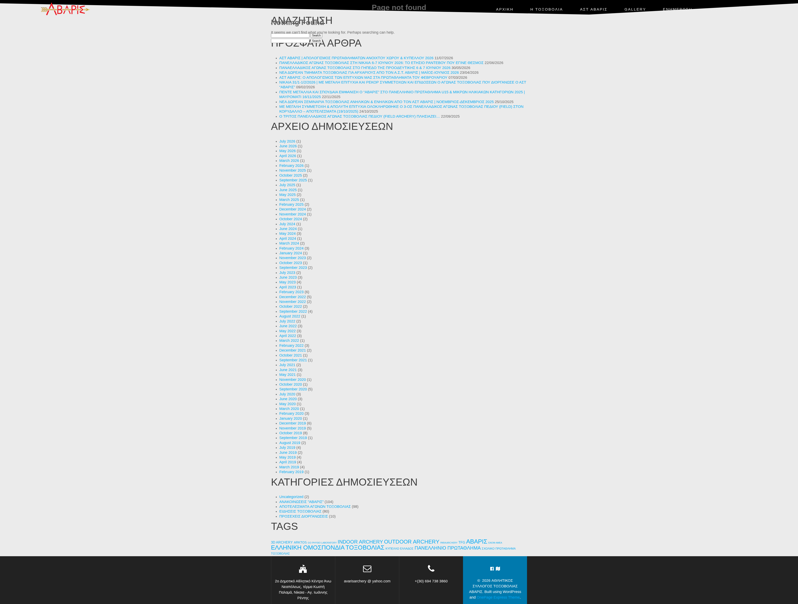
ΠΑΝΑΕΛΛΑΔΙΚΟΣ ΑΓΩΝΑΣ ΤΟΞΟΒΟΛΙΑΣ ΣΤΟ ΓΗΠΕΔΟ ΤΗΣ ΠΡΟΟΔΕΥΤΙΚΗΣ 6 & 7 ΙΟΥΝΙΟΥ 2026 (365, 68)
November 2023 (292, 258)
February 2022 (291, 345)
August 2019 (289, 443)
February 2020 (291, 413)
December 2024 (292, 209)
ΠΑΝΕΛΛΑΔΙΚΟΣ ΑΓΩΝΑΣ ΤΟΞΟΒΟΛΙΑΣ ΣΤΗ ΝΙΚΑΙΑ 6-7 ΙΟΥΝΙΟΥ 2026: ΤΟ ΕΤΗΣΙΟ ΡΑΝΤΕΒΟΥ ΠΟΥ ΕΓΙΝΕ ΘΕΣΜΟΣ (381, 63)
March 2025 (289, 200)
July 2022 (287, 321)
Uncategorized (291, 497)
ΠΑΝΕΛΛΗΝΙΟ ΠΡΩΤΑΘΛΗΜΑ (448, 548)
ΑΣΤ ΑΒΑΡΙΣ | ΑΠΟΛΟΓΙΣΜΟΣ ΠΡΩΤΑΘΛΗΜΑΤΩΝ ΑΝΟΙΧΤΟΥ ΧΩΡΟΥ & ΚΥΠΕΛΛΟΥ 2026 (356, 58)
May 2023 (287, 282)
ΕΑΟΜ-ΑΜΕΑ (495, 542)
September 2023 (293, 268)
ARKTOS (300, 542)
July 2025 (287, 185)
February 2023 (291, 292)
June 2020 (288, 399)
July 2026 (287, 141)
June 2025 (288, 190)
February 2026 (291, 166)
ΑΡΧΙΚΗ (505, 9)
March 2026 (289, 161)
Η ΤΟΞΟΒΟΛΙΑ (546, 9)
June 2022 (288, 326)
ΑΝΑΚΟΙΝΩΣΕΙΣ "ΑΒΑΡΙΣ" (301, 502)
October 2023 (290, 263)
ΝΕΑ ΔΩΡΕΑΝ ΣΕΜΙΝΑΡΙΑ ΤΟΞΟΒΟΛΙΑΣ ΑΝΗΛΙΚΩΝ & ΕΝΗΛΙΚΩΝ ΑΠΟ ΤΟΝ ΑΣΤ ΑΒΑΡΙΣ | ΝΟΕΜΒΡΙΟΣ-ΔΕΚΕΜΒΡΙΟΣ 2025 (386, 102)
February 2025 (291, 204)
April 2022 (287, 336)
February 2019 (291, 472)
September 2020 (293, 389)
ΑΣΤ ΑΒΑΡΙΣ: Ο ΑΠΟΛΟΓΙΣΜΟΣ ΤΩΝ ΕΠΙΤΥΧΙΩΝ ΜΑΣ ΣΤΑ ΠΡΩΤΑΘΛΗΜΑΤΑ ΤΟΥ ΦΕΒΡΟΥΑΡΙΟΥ (363, 77)
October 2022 (290, 306)
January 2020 (290, 418)
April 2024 (287, 238)
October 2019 (290, 433)
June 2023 (288, 277)
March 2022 (289, 340)
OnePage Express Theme (498, 597)
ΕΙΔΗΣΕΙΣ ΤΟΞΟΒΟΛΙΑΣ (300, 511)
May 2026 (287, 151)
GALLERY (635, 9)
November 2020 (292, 380)
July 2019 (287, 447)
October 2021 (290, 355)
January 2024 (290, 253)
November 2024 (292, 214)
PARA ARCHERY (448, 542)
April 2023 (287, 287)
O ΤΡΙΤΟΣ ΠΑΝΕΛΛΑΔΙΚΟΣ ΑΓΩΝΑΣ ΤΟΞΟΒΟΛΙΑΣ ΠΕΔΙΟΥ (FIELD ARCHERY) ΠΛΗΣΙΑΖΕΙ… (359, 116)
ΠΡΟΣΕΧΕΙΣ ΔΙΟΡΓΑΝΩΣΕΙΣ (303, 516)
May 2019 (287, 457)
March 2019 (289, 467)
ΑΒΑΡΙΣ (476, 541)
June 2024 (288, 229)
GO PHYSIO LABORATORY (322, 542)
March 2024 (289, 243)
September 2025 (293, 180)
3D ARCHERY (282, 542)
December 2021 (292, 350)
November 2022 (292, 302)
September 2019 (293, 438)
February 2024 (291, 248)
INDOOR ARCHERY (360, 542)
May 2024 (287, 233)
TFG (461, 542)
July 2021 (287, 365)
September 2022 (293, 311)
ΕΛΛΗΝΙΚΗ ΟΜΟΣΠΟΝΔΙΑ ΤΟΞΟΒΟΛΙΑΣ (327, 547)
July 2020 (287, 394)
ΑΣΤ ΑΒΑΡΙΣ (593, 9)
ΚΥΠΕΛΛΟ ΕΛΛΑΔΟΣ (399, 548)
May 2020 (287, 404)
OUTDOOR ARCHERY (411, 542)
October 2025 (290, 175)
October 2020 (290, 384)
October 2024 (290, 219)
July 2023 (287, 273)
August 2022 (289, 316)
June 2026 (288, 146)
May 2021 (287, 375)
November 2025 (292, 170)
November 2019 (292, 428)
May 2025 (287, 195)
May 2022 (287, 331)
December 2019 (292, 423)
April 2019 (287, 462)
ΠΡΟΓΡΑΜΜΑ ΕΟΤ (729, 9)
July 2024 (287, 224)
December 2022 (292, 297)
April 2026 (287, 156)
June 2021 (288, 370)
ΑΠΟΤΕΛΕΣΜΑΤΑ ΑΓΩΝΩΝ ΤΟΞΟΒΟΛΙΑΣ (315, 506)
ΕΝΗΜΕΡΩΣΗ (677, 9)
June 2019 (288, 452)
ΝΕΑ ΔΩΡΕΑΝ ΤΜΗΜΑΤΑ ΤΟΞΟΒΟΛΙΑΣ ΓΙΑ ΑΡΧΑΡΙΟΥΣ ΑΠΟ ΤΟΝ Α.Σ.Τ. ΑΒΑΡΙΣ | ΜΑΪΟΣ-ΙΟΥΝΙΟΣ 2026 (369, 72)
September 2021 (293, 360)
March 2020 (289, 409)
